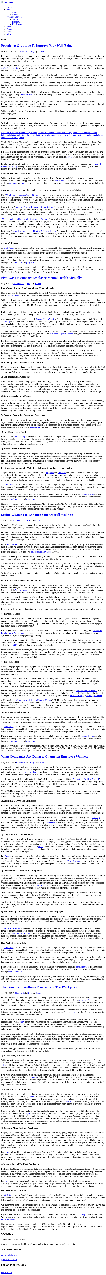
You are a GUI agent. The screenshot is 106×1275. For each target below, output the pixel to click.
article (40, 846)
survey (73, 1012)
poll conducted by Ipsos (41, 552)
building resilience (94, 695)
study (22, 1022)
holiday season (25, 94)
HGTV (15, 645)
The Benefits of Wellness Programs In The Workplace (39, 987)
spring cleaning (14, 295)
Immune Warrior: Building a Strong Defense (34, 207)
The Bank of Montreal (11, 928)
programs (13, 183)
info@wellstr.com (9, 1255)
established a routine (10, 68)
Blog (32, 51)
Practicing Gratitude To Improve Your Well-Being (36, 45)
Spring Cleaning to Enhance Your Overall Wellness (37, 514)
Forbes (69, 157)
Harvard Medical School (86, 690)
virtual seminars (15, 499)
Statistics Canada (86, 1000)
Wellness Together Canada (61, 334)
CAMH (31, 1096)
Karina (41, 51)
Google (8, 856)
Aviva (39, 885)
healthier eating (77, 695)
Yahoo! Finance (22, 590)
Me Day (96, 817)
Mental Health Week (45, 319)
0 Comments (21, 51)
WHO (68, 1101)
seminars (25, 183)
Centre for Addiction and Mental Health (33, 700)
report (34, 1077)
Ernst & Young (73, 861)
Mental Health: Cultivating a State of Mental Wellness (25, 219)
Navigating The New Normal (86, 779)
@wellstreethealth (9, 1259)
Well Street (59, 180)
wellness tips (35, 427)
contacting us (88, 494)
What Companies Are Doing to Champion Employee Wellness (44, 756)
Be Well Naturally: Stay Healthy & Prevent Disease (34, 231)
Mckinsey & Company (21, 933)
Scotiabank (50, 822)
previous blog (19, 436)
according (5, 321)
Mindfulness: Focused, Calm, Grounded (23, 195)
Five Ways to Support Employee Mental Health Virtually (41, 277)
